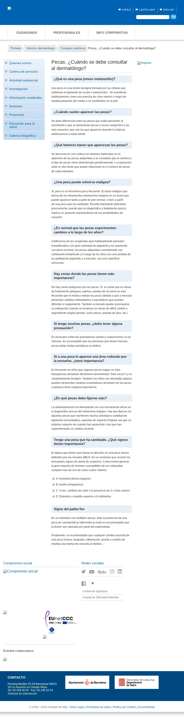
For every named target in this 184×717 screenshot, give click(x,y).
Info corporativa (112, 32)
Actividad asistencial (23, 80)
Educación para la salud (22, 125)
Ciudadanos (26, 32)
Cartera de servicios (23, 71)
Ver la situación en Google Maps (27, 687)
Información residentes (25, 97)
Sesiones (15, 106)
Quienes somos (20, 63)
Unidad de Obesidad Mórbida (101, 597)
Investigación (18, 89)
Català (126, 9)
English (168, 9)
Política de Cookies (124, 707)
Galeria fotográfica (22, 135)
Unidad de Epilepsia (95, 591)
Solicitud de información (22, 693)
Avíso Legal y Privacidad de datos (90, 707)
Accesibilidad (146, 707)
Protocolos (16, 114)
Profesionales (66, 32)
